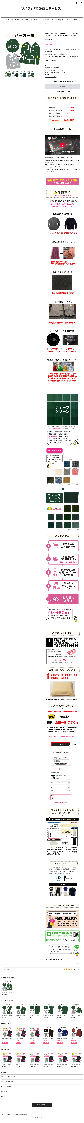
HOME (8, 20)
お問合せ (68, 20)
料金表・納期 (15, 20)
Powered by (40, 1120)
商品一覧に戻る (42, 1105)
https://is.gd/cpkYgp (51, 77)
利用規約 (76, 20)
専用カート (4, 1097)
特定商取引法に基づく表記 (21, 1114)
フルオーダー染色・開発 (7, 1082)
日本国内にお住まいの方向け (62, 91)
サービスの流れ (35, 20)
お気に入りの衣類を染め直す (8, 1077)
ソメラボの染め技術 (47, 20)
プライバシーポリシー (7, 1114)
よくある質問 (59, 20)
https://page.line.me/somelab (54, 959)
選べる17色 (25, 20)
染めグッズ (4, 1092)
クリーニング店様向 (6, 1087)
